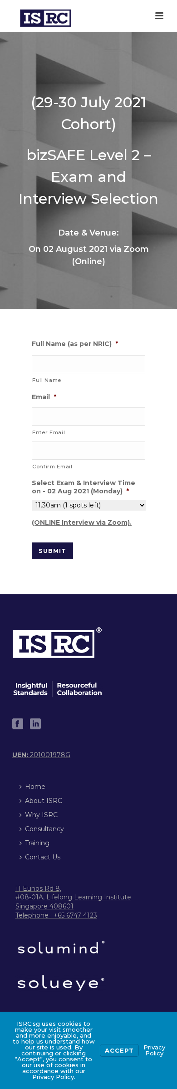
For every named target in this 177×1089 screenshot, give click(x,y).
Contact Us (42, 857)
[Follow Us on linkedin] (35, 724)
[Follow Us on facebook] (17, 724)
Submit (52, 550)
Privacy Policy (154, 1050)
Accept (119, 1050)
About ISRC (43, 801)
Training (37, 843)
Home (35, 787)
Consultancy (44, 829)
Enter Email (48, 432)
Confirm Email (52, 466)
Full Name (46, 380)
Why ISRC (41, 815)
